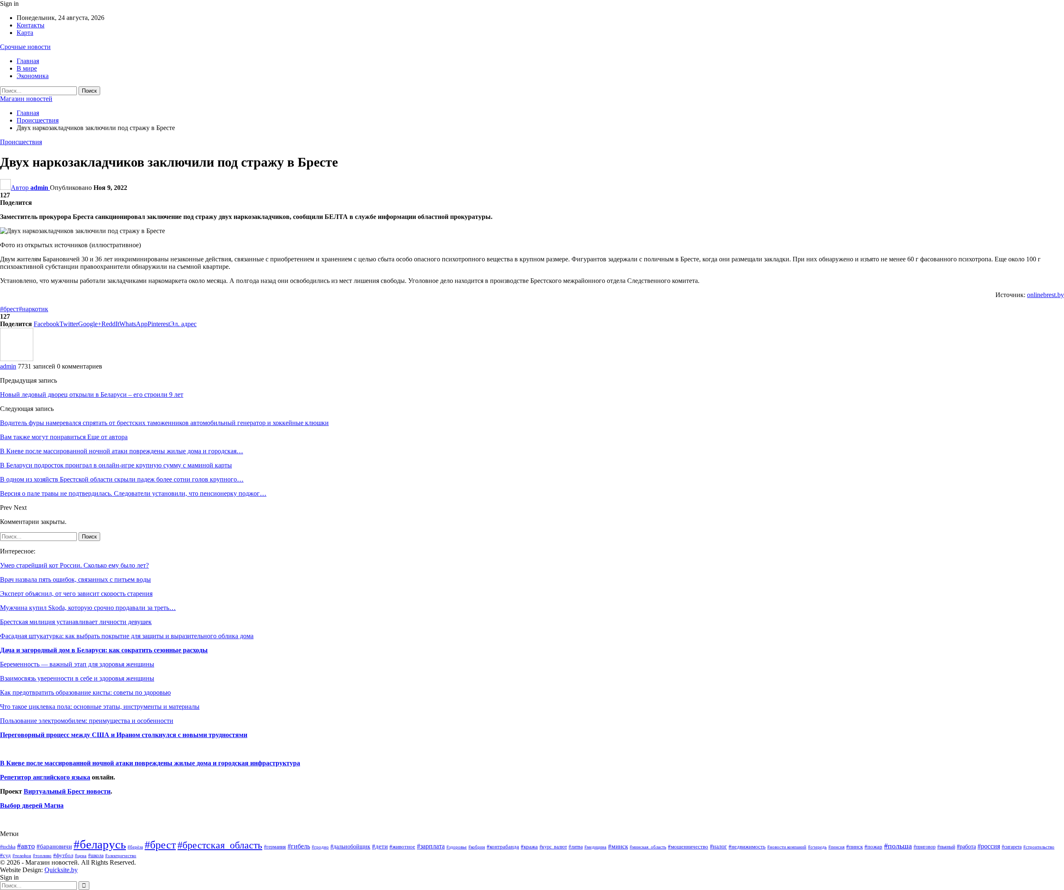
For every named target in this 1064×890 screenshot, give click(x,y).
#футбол (63, 855)
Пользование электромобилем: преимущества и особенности (86, 720)
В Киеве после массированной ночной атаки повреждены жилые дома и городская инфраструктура (150, 763)
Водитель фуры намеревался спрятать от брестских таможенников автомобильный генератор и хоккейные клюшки (164, 422)
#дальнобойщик (350, 846)
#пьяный (946, 847)
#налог (718, 846)
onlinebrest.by (1045, 294)
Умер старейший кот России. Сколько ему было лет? (74, 565)
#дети (380, 846)
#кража (529, 846)
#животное (402, 846)
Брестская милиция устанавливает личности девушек (76, 621)
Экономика (33, 75)
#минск (618, 846)
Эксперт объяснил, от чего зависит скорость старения (76, 593)
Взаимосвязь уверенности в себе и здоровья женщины (77, 678)
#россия (989, 846)
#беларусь (100, 844)
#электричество (120, 855)
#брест (9, 308)
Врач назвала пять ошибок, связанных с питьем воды (75, 579)
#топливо (42, 855)
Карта (25, 32)
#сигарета (1012, 847)
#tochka (7, 847)
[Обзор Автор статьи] (16, 358)
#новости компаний (786, 846)
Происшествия (21, 141)
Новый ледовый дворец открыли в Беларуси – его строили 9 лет (91, 394)
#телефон (21, 855)
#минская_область (648, 846)
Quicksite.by (61, 869)
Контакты (30, 25)
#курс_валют (553, 847)
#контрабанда (503, 846)
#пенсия (836, 846)
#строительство (1038, 847)
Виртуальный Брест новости (67, 791)
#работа (966, 846)
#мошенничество (688, 846)
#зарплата (431, 846)
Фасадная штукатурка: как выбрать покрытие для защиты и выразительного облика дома (127, 635)
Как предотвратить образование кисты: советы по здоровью (85, 692)
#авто (26, 846)
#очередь (817, 847)
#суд (5, 855)
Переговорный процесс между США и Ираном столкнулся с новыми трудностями (123, 734)
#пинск (854, 847)
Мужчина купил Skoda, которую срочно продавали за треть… (88, 607)
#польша (898, 846)
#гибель (299, 846)
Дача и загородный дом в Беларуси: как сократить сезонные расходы (104, 650)
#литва (576, 847)
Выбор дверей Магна (32, 805)
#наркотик (33, 308)
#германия (275, 847)
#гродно (320, 846)
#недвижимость (747, 846)
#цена (80, 855)
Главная (28, 60)
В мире (27, 68)
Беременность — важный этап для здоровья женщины (77, 664)
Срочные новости (25, 46)
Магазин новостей (26, 98)
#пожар (873, 846)
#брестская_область (219, 845)
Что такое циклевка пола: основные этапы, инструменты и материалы (100, 706)
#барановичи (54, 846)
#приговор (925, 847)
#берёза (135, 846)
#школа (95, 855)
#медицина (595, 846)
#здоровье (456, 847)
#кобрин (476, 846)
